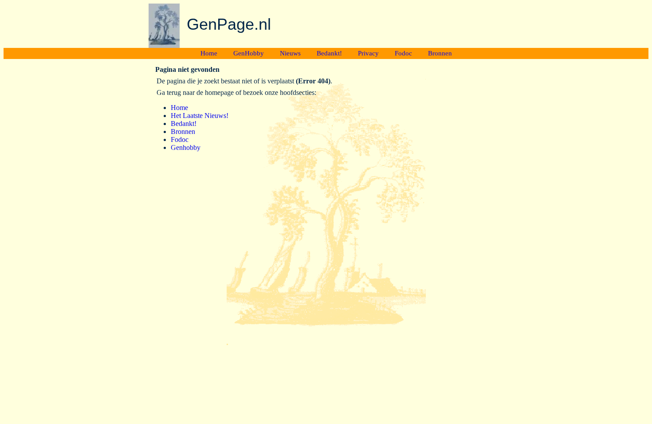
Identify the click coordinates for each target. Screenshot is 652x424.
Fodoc (403, 53)
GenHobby (248, 53)
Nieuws (290, 53)
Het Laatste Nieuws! (199, 115)
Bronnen (440, 53)
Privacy (368, 53)
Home (208, 53)
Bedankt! (329, 53)
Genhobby (185, 147)
